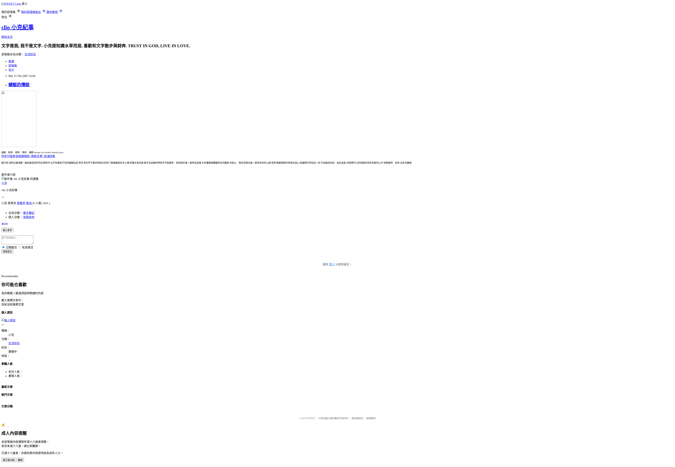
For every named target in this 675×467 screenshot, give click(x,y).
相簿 (11, 61)
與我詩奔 (28, 217)
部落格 (12, 65)
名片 (11, 69)
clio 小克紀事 (17, 27)
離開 (20, 460)
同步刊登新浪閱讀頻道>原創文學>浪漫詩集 (28, 156)
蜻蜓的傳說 (19, 84)
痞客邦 (21, 203)
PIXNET (311, 418)
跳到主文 (7, 36)
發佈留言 (7, 251)
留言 (29, 203)
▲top (4, 223)
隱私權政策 (357, 418)
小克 (4, 183)
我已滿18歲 (8, 460)
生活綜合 (30, 54)
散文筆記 (28, 212)
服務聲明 (370, 418)
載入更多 (7, 230)
